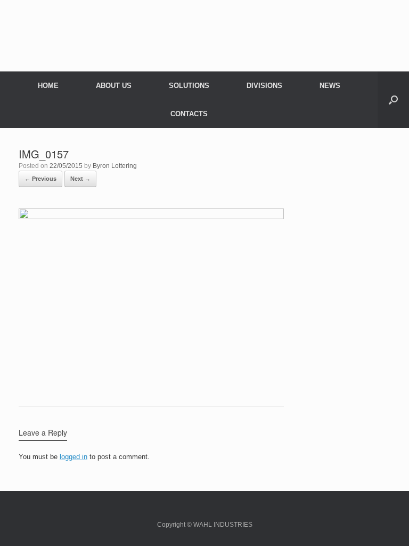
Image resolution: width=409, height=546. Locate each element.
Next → (80, 178)
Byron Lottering (115, 166)
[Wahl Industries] (204, 31)
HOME (48, 86)
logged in (73, 457)
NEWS (330, 86)
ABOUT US (114, 86)
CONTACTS (189, 114)
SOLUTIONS (189, 86)
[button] (393, 99)
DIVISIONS (264, 86)
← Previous (40, 178)
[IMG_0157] (151, 216)
